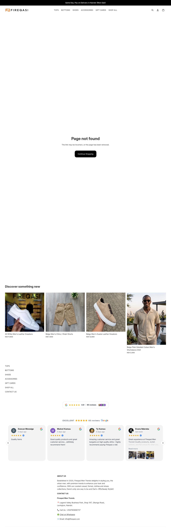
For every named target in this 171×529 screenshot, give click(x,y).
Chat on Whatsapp (67, 514)
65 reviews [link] (91, 405)
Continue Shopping (85, 154)
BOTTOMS (9, 370)
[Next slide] (121, 312)
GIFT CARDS (10, 383)
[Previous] (8, 443)
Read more (133, 449)
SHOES (8, 375)
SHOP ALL (9, 387)
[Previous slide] (90, 312)
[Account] (157, 10)
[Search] (152, 10)
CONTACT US (11, 392)
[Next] (163, 443)
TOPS (7, 366)
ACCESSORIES (11, 379)
